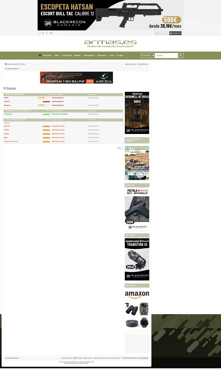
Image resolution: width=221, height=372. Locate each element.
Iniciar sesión (162, 33)
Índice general (13, 358)
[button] (40, 56)
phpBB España (84, 363)
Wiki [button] (57, 55)
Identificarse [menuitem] (143, 64)
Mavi (5, 137)
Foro (112, 55)
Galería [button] (77, 55)
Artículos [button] (47, 55)
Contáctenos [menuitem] (68, 358)
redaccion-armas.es (11, 141)
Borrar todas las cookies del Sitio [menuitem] (108, 358)
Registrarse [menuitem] (131, 64)
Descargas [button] (89, 55)
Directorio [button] (102, 55)
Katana (6, 134)
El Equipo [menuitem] (79, 358)
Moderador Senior (58, 126)
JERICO (6, 130)
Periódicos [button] (67, 55)
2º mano (119, 55)
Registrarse (176, 33)
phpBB (71, 362)
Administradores (58, 98)
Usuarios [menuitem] (89, 358)
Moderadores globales (60, 114)
